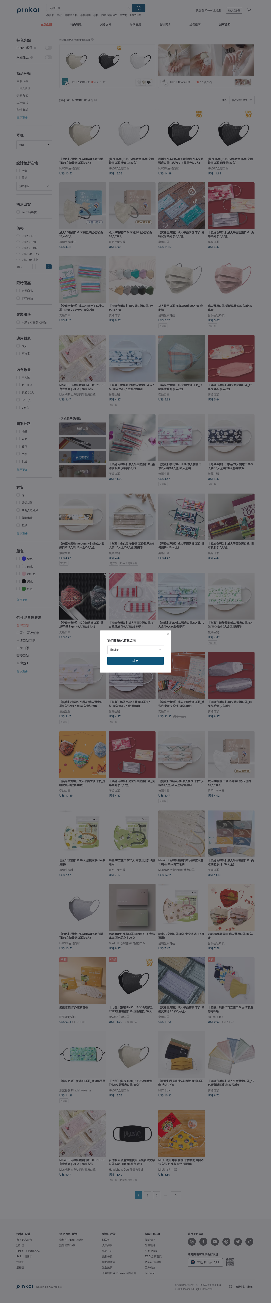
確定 (135, 660)
